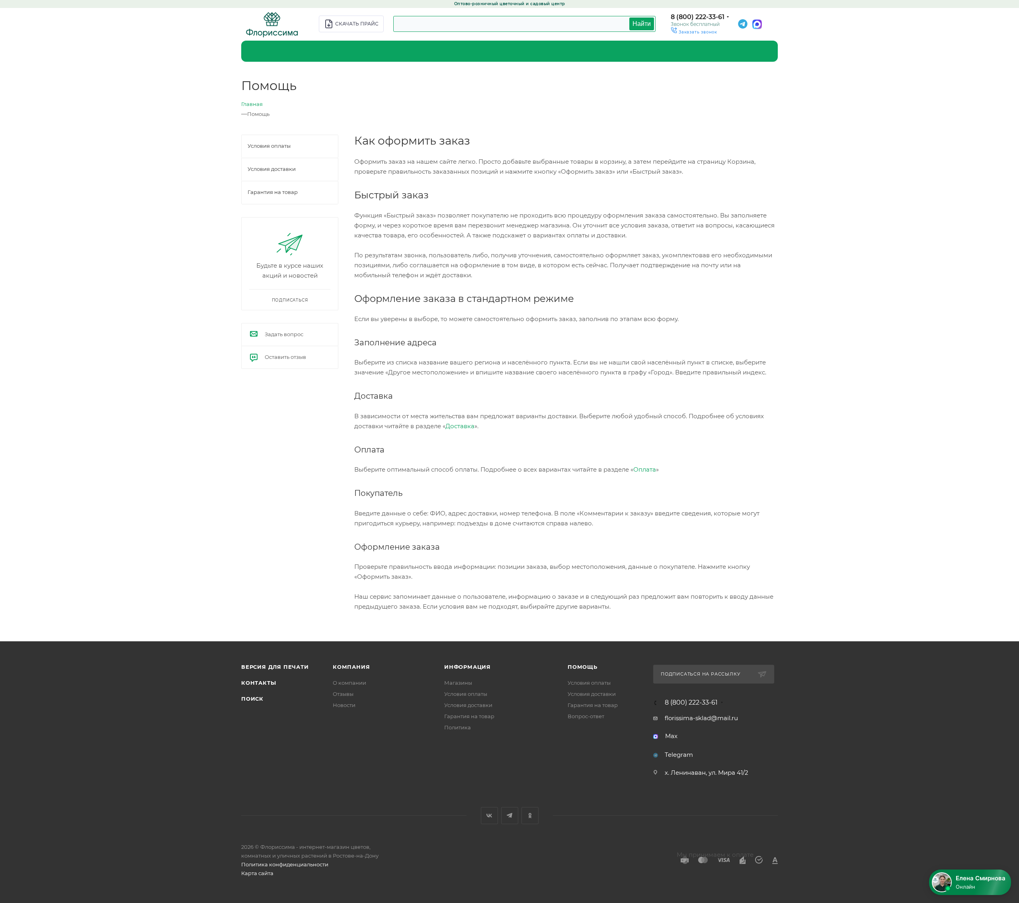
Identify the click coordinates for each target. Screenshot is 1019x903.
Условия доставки (468, 705)
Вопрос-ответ (586, 716)
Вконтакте (489, 815)
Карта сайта (257, 873)
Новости (344, 705)
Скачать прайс (357, 24)
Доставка (459, 426)
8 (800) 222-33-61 (697, 17)
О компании (349, 683)
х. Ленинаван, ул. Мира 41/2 (706, 772)
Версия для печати (275, 667)
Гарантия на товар (469, 716)
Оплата (644, 469)
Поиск (252, 698)
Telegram (679, 754)
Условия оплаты (465, 694)
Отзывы (343, 694)
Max (671, 736)
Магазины (458, 683)
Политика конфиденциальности (284, 864)
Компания (351, 667)
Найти (641, 23)
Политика (457, 727)
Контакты (258, 683)
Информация (467, 667)
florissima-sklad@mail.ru (701, 718)
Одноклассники (530, 815)
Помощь (582, 667)
